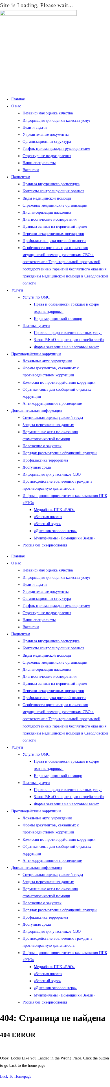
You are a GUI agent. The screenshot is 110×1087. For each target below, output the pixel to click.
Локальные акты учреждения (47, 361)
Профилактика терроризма (45, 460)
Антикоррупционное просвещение (52, 403)
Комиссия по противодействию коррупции (59, 382)
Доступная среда (37, 467)
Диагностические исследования (49, 219)
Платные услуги (36, 326)
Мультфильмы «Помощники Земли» (64, 538)
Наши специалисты (39, 163)
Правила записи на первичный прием (55, 226)
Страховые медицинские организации (55, 205)
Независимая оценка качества (48, 113)
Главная (18, 99)
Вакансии (31, 170)
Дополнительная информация (36, 410)
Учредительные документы (46, 134)
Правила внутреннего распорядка (51, 184)
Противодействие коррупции (36, 354)
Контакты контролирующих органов (53, 191)
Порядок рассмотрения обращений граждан (60, 453)
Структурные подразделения (47, 156)
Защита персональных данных (48, 425)
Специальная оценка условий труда (53, 417)
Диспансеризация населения (47, 212)
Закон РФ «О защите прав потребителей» (69, 340)
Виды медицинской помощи (47, 198)
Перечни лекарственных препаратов (53, 234)
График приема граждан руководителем (56, 148)
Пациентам (20, 177)
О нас (16, 106)
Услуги (17, 290)
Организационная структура (47, 141)
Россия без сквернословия (45, 545)
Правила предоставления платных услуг (68, 333)
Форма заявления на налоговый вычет (66, 347)
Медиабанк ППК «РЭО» (54, 510)
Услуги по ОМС (36, 297)
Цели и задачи (35, 127)
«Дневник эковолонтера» (55, 531)
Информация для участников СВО (52, 474)
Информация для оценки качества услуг (57, 120)
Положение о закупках (42, 446)
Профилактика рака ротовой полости (54, 241)
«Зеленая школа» (48, 517)
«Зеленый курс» (47, 524)
